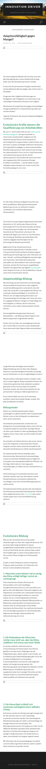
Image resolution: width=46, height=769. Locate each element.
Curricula (28, 494)
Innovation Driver (23, 6)
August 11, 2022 (9, 43)
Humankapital (35, 268)
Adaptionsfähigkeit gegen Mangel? (19, 37)
